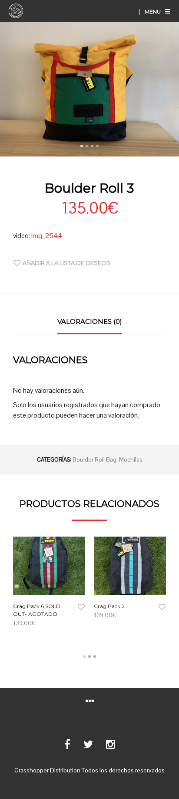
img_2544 (46, 235)
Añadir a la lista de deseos (66, 262)
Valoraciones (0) (89, 321)
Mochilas (131, 459)
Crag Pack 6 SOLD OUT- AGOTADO (36, 610)
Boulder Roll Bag (94, 459)
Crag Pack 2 (109, 606)
